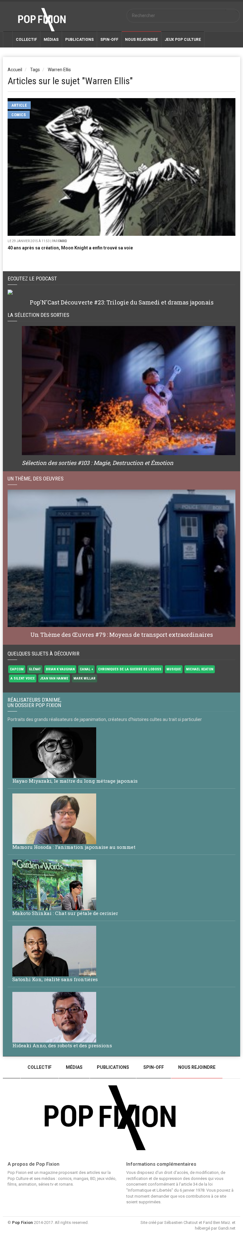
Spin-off (109, 39)
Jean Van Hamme (54, 678)
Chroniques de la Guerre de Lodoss (129, 669)
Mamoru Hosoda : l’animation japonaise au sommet (73, 847)
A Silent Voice (22, 678)
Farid (62, 241)
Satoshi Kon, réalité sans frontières (55, 979)
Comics (18, 114)
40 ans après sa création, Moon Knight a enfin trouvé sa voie (70, 247)
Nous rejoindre (196, 1067)
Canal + (86, 669)
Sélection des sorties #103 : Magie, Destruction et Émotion (97, 463)
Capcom (17, 669)
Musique (173, 669)
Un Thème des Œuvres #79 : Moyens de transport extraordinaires (121, 634)
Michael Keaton (199, 669)
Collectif (26, 39)
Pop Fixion (22, 1222)
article (19, 105)
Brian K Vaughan (60, 669)
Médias (51, 39)
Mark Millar (84, 678)
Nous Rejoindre (141, 39)
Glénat (35, 669)
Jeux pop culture (183, 39)
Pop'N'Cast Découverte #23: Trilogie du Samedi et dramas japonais (122, 302)
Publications (79, 39)
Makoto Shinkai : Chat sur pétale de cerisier (65, 913)
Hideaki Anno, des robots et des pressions (62, 1045)
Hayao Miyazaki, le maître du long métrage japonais (75, 781)
